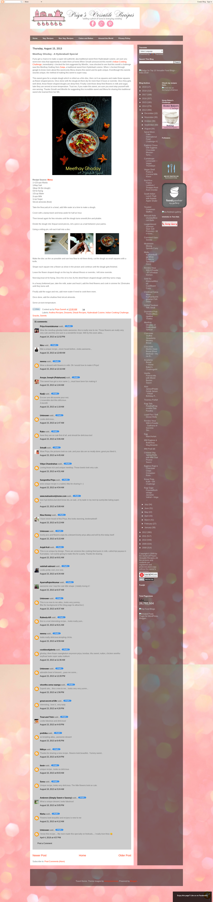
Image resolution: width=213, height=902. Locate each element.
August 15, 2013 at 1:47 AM (52, 423)
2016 (144, 98)
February (148, 524)
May (146, 512)
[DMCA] (146, 580)
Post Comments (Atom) (54, 861)
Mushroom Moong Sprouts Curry (151, 246)
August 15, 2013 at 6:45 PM (52, 741)
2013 (144, 110)
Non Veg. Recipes (66, 38)
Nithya (43, 749)
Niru (42, 345)
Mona (50, 180)
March (147, 520)
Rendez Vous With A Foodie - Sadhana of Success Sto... (151, 425)
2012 (144, 532)
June (146, 508)
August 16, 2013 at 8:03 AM (52, 773)
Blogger (133, 881)
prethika (44, 733)
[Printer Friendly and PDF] (36, 309)
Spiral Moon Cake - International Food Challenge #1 (151, 137)
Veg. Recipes (48, 38)
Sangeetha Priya (47, 480)
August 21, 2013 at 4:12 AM (52, 821)
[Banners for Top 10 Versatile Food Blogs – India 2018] (160, 73)
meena (43, 361)
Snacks (36, 316)
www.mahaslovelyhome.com (53, 496)
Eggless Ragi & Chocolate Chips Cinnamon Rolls (151, 470)
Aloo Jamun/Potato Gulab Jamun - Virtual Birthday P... (151, 391)
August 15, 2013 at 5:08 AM (52, 506)
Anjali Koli (44, 547)
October (148, 121)
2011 (144, 536)
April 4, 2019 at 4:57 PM (50, 838)
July (146, 504)
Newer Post (39, 855)
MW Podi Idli (149, 449)
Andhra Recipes (56, 313)
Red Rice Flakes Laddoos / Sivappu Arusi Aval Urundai (151, 185)
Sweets (43, 316)
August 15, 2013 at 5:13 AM (52, 523)
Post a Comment (44, 843)
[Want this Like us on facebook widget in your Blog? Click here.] (209, 900)
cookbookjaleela (47, 650)
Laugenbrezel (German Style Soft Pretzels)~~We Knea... (151, 229)
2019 (144, 87)
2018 (144, 91)
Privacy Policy (124, 38)
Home (35, 38)
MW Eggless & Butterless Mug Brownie (151, 442)
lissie (42, 766)
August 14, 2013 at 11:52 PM (52, 337)
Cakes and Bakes (86, 38)
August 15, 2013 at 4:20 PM (52, 708)
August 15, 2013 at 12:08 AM (52, 353)
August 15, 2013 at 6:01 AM (52, 557)
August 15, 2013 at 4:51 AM (52, 471)
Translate (159, 54)
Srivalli (43, 448)
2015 (144, 102)
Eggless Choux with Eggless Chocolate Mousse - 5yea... (151, 150)
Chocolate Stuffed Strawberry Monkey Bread (149, 338)
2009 (144, 544)
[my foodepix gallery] (171, 212)
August (147, 129)
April (146, 516)
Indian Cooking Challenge (117, 313)
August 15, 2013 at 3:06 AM (52, 439)
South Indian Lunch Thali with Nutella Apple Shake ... (150, 198)
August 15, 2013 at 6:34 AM (52, 574)
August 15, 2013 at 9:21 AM (52, 625)
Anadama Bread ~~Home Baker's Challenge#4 (150, 364)
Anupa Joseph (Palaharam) (52, 378)
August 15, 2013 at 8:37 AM (52, 609)
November (149, 117)
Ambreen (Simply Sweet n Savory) (56, 798)
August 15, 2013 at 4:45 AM (52, 455)
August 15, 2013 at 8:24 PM (52, 757)
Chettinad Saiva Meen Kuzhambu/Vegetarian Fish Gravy (151, 297)
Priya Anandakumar (49, 326)
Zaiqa (62, 67)
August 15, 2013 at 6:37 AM (52, 590)
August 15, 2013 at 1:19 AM (52, 407)
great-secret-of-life (48, 701)
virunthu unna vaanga (50, 685)
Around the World (105, 38)
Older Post (124, 855)
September (149, 125)
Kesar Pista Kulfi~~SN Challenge (149, 481)
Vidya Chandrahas (48, 464)
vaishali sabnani (47, 566)
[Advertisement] (157, 635)
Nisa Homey (45, 515)
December (149, 113)
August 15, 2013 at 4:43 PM (52, 725)
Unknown (44, 415)
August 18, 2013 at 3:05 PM (52, 805)
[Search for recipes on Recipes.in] (147, 609)
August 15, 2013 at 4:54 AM (52, 487)
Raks (42, 432)
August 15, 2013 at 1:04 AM (52, 385)
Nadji (42, 394)
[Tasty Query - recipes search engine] (169, 226)
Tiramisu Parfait (151, 400)
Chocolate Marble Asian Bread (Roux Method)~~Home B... (151, 351)
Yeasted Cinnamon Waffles (149, 209)
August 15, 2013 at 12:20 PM (52, 676)
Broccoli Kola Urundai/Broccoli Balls (151, 218)
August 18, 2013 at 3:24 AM (52, 789)
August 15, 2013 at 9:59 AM (52, 641)
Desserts (68, 313)
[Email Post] (83, 309)
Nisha (42, 814)
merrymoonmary (111, 881)
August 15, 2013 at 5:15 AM (52, 539)
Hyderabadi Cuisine (96, 313)
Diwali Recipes (79, 313)
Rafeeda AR (45, 617)
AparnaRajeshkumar (49, 582)
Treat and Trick (47, 717)
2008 (144, 548)
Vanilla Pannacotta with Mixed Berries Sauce (150, 378)
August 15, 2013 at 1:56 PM (52, 692)
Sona (42, 782)
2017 (144, 95)
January (148, 527)
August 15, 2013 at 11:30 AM (52, 660)
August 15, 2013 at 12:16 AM (52, 369)
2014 (144, 106)
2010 (144, 540)
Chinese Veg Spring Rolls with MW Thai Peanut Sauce (151, 457)
